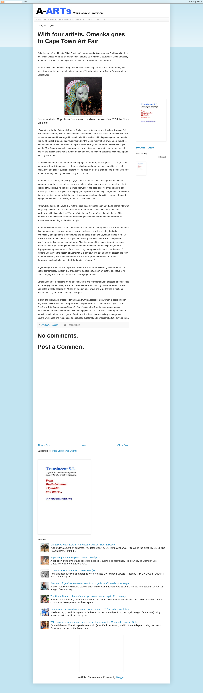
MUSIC (90, 19)
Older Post (123, 445)
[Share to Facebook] (76, 325)
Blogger (120, 677)
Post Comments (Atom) (64, 451)
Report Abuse (145, 147)
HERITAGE (80, 19)
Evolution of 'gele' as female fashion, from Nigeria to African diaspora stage (90, 583)
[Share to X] (74, 325)
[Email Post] (65, 324)
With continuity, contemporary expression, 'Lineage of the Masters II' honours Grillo (94, 622)
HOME (38, 19)
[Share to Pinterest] (79, 325)
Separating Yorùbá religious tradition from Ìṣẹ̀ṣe (75, 557)
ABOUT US (101, 19)
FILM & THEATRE (66, 19)
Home (84, 445)
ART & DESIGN (50, 19)
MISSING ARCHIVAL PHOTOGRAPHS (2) (73, 570)
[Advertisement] (83, 422)
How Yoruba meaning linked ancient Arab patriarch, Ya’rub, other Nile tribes (90, 609)
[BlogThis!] (72, 325)
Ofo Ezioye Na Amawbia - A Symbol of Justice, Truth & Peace (83, 544)
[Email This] (70, 325)
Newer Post (44, 445)
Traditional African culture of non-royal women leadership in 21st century (88, 596)
